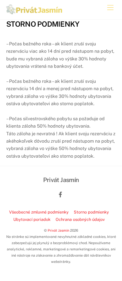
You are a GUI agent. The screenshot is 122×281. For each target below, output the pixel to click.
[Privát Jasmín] (34, 12)
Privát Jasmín (58, 230)
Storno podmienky (91, 212)
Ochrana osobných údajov (80, 219)
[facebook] (60, 193)
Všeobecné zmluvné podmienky (39, 212)
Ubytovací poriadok (32, 219)
